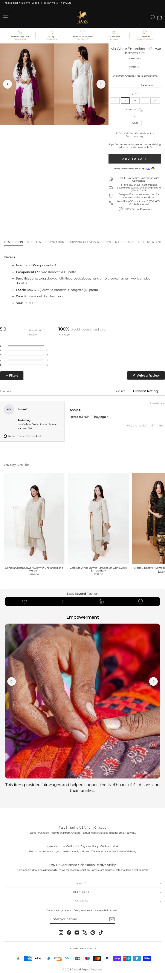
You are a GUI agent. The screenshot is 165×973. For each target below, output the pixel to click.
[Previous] (7, 84)
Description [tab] (13, 242)
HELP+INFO (81, 892)
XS (114, 100)
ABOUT (81, 883)
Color (135, 117)
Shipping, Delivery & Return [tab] (90, 242)
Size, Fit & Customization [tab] (45, 242)
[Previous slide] (11, 681)
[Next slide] (153, 681)
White (134, 122)
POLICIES (81, 901)
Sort (121, 391)
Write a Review (150, 376)
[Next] (100, 84)
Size (134, 94)
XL (155, 100)
